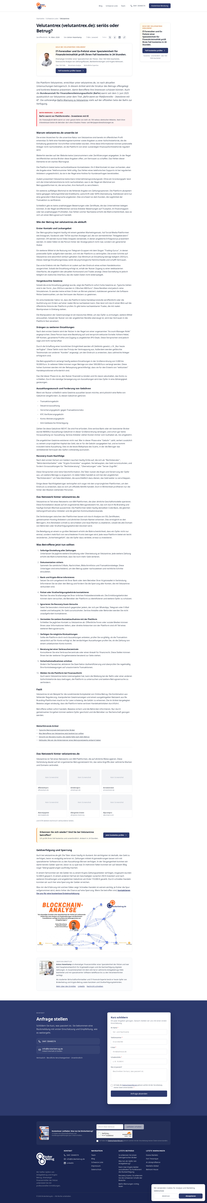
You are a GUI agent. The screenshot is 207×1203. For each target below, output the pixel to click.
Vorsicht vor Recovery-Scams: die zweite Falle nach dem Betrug (64, 737)
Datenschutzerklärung (129, 1085)
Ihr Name (114, 1028)
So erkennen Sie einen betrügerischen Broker (128, 1156)
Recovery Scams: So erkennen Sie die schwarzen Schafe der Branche (130, 1177)
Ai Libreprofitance (153, 1162)
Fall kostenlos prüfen (154, 50)
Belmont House (152, 1169)
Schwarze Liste (112, 6)
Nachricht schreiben (95, 986)
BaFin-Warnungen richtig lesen (129, 1185)
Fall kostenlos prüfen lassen (69, 70)
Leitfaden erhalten (134, 1127)
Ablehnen (166, 1196)
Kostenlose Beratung (159, 6)
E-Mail (113, 1047)
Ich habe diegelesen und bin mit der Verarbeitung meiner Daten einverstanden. (138, 1086)
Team (123, 6)
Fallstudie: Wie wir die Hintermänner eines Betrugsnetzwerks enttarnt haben (70, 740)
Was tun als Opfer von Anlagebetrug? (127, 1162)
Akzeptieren (191, 1196)
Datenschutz (96, 1169)
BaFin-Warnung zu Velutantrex (72, 100)
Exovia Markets (152, 1155)
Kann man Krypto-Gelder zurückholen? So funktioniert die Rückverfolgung (130, 1169)
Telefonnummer (117, 1038)
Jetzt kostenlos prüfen (115, 835)
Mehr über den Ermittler (66, 986)
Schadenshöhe (116, 1057)
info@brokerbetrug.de (76, 1159)
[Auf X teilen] (110, 37)
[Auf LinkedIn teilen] (119, 37)
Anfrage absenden (139, 1093)
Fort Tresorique (152, 1159)
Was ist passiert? (116, 1067)
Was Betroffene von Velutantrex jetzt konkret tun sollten (61, 733)
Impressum (96, 1166)
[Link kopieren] (124, 37)
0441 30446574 (73, 1155)
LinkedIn (81, 986)
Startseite (40, 18)
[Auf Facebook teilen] (115, 37)
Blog (100, 6)
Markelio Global (152, 1166)
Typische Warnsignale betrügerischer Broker (57, 730)
